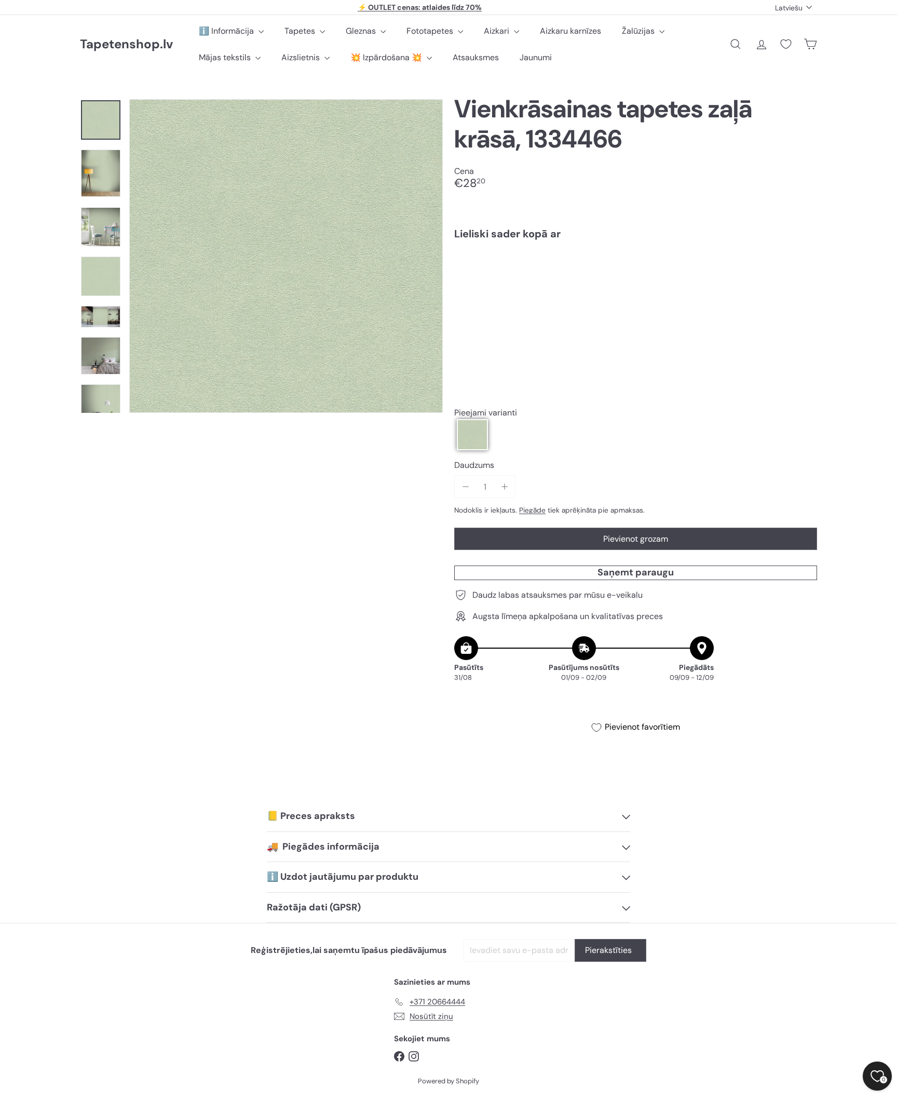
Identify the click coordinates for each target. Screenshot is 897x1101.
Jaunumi (536, 57)
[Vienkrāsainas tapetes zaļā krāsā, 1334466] (635, 283)
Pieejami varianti (485, 413)
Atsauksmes (476, 57)
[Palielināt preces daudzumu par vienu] (504, 487)
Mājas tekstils (226, 57)
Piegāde (532, 510)
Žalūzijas (639, 30)
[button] (472, 434)
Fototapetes (430, 30)
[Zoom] (286, 256)
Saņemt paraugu (635, 572)
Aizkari (497, 30)
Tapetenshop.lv (126, 44)
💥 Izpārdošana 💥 (387, 57)
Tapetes (300, 30)
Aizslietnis (301, 57)
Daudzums (474, 465)
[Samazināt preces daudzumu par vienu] (465, 487)
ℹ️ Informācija (227, 30)
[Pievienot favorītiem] (803, 269)
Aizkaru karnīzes (570, 30)
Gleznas (362, 30)
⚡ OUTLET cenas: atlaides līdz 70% (420, 7)
